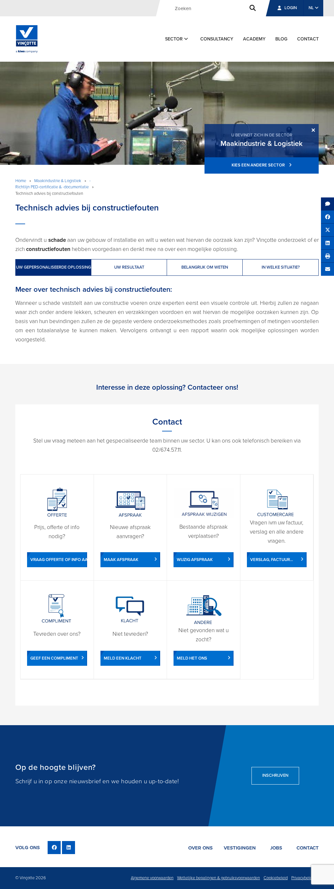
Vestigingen (240, 848)
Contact (308, 39)
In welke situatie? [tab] (281, 267)
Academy (254, 39)
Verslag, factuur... (271, 559)
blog (281, 39)
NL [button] (312, 7)
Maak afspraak (121, 559)
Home (20, 180)
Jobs (276, 848)
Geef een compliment (54, 658)
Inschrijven (275, 775)
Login (290, 7)
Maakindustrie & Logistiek (57, 180)
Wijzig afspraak (195, 559)
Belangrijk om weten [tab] (204, 267)
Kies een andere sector (259, 165)
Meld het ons (192, 658)
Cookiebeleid (276, 878)
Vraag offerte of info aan (58, 559)
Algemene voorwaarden (152, 878)
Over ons (200, 848)
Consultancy (216, 39)
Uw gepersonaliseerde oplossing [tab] (53, 267)
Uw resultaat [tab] (129, 267)
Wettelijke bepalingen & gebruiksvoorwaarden (218, 878)
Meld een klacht (123, 658)
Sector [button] (174, 39)
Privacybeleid (303, 878)
